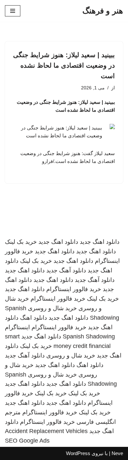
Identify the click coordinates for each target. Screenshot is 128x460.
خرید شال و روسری (52, 308)
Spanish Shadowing (89, 336)
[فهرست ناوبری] (12, 10)
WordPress (78, 453)
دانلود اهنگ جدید (99, 242)
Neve (117, 453)
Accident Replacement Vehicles (46, 431)
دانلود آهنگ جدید (66, 270)
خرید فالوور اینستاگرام (73, 289)
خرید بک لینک (21, 242)
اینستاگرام (17, 327)
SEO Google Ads (27, 440)
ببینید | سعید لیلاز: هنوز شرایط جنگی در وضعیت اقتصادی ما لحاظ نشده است (64, 65)
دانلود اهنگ (33, 317)
